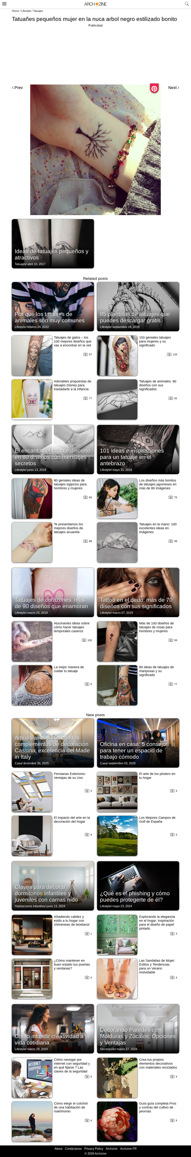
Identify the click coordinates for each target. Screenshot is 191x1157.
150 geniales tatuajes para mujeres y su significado (155, 341)
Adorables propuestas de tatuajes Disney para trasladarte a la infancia (72, 385)
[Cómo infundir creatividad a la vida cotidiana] (53, 1028)
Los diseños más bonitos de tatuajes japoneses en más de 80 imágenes (157, 484)
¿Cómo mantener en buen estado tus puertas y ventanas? (72, 964)
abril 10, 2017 (36, 264)
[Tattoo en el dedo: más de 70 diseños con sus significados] (138, 592)
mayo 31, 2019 (122, 469)
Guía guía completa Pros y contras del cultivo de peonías (157, 1107)
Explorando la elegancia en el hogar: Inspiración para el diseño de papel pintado (157, 922)
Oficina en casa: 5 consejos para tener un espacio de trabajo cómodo (134, 750)
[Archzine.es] (95, 4)
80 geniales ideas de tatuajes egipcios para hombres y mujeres (70, 484)
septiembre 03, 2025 (122, 763)
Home (15, 10)
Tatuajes (38, 10)
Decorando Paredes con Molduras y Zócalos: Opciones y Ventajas (138, 1036)
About (58, 1148)
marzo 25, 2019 (37, 612)
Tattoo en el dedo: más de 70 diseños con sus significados (136, 603)
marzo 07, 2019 (122, 612)
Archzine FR (128, 1148)
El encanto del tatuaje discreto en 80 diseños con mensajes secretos (52, 457)
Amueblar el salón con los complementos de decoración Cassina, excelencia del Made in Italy (52, 747)
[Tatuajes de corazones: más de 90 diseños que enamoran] (53, 592)
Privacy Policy (93, 1148)
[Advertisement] (95, 54)
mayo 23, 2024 (122, 906)
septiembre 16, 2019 (126, 327)
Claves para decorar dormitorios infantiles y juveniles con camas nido (46, 893)
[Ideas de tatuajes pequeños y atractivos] (53, 243)
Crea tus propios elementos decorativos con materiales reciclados (158, 1063)
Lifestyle (26, 10)
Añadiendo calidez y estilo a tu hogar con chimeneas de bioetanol (71, 920)
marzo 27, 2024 (127, 1049)
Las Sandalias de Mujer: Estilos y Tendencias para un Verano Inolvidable (157, 966)
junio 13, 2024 (55, 906)
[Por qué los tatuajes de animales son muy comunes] (53, 306)
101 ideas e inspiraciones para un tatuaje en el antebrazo (132, 457)
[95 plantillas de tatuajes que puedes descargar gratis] (138, 306)
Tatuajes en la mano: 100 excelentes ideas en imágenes (158, 528)
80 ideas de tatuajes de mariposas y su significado (156, 671)
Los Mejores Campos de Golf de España (157, 819)
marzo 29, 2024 (37, 1049)
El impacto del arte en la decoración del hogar (72, 819)
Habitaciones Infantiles (30, 906)
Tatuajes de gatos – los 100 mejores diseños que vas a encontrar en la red (72, 341)
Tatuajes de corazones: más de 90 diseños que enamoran (51, 603)
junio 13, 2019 (36, 469)
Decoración (107, 1049)
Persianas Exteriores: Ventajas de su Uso (70, 776)
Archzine (112, 1148)
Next (172, 87)
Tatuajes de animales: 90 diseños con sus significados (157, 385)
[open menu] (4, 3)
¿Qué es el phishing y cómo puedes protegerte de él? (135, 896)
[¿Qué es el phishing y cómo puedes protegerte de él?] (138, 885)
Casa (18, 763)
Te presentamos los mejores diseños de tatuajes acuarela (68, 528)
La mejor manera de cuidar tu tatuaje (69, 669)
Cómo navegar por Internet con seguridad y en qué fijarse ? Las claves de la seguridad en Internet (72, 1067)
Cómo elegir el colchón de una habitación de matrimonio (71, 1107)
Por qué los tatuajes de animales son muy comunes (50, 317)
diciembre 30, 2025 (36, 763)
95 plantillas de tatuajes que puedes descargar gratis (135, 317)
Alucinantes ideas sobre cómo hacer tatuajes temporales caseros (72, 627)
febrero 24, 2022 (38, 327)
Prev (18, 87)
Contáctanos (73, 1148)
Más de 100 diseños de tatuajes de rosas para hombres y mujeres (156, 627)
